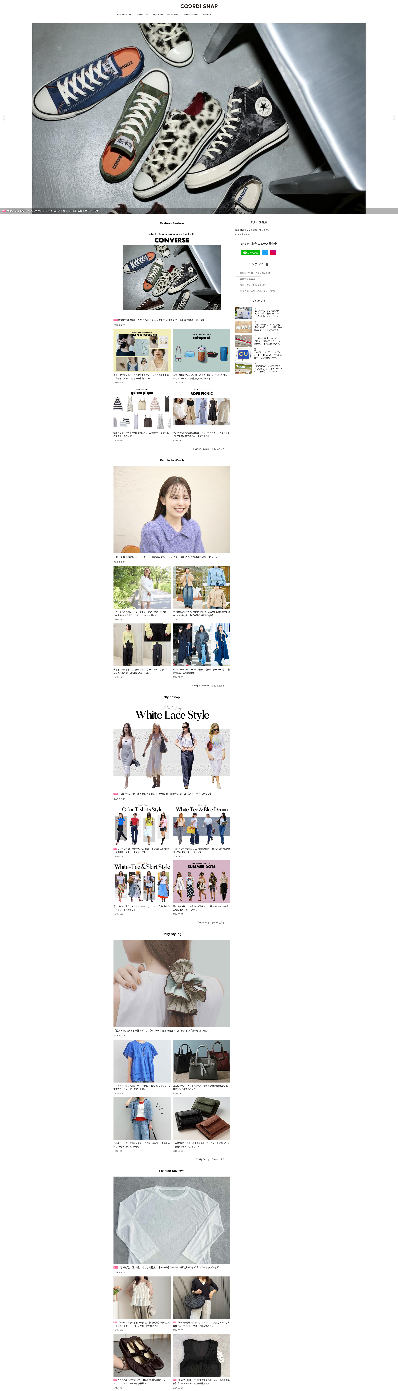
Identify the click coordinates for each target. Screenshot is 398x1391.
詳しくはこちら (242, 234)
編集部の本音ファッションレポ (255, 272)
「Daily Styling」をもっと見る (210, 1159)
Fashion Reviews (171, 1171)
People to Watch (172, 460)
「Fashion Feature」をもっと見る (208, 449)
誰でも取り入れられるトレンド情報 (257, 291)
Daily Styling (171, 934)
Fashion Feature (172, 223)
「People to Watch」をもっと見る (208, 685)
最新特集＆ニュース (250, 279)
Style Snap (172, 697)
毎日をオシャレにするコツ (253, 284)
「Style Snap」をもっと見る (211, 922)
